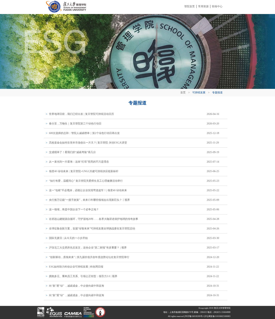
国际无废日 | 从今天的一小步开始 (68, 238)
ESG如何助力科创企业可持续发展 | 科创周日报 (76, 266)
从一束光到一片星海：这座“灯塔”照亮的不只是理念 (79, 161)
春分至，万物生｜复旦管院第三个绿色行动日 (75, 123)
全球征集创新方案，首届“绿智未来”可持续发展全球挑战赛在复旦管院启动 (92, 228)
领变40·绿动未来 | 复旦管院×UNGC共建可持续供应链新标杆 (83, 171)
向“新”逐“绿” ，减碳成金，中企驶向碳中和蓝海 (76, 285)
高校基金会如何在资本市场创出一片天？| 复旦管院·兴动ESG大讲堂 (88, 142)
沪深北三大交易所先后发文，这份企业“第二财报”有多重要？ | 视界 (88, 247)
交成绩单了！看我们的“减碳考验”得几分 (72, 152)
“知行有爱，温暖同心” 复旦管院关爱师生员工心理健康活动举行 (86, 180)
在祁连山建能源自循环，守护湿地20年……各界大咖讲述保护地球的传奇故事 (93, 219)
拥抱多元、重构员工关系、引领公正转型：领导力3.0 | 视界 (83, 276)
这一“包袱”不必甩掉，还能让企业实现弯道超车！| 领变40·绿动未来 (88, 190)
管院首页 (189, 6)
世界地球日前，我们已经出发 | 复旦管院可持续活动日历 (81, 114)
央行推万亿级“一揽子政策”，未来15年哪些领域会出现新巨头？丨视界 (89, 200)
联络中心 (217, 6)
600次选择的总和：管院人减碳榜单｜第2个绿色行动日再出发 (84, 133)
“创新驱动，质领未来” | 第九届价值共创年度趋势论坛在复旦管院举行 (89, 257)
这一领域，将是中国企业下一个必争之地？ (74, 209)
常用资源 (203, 6)
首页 (183, 92)
